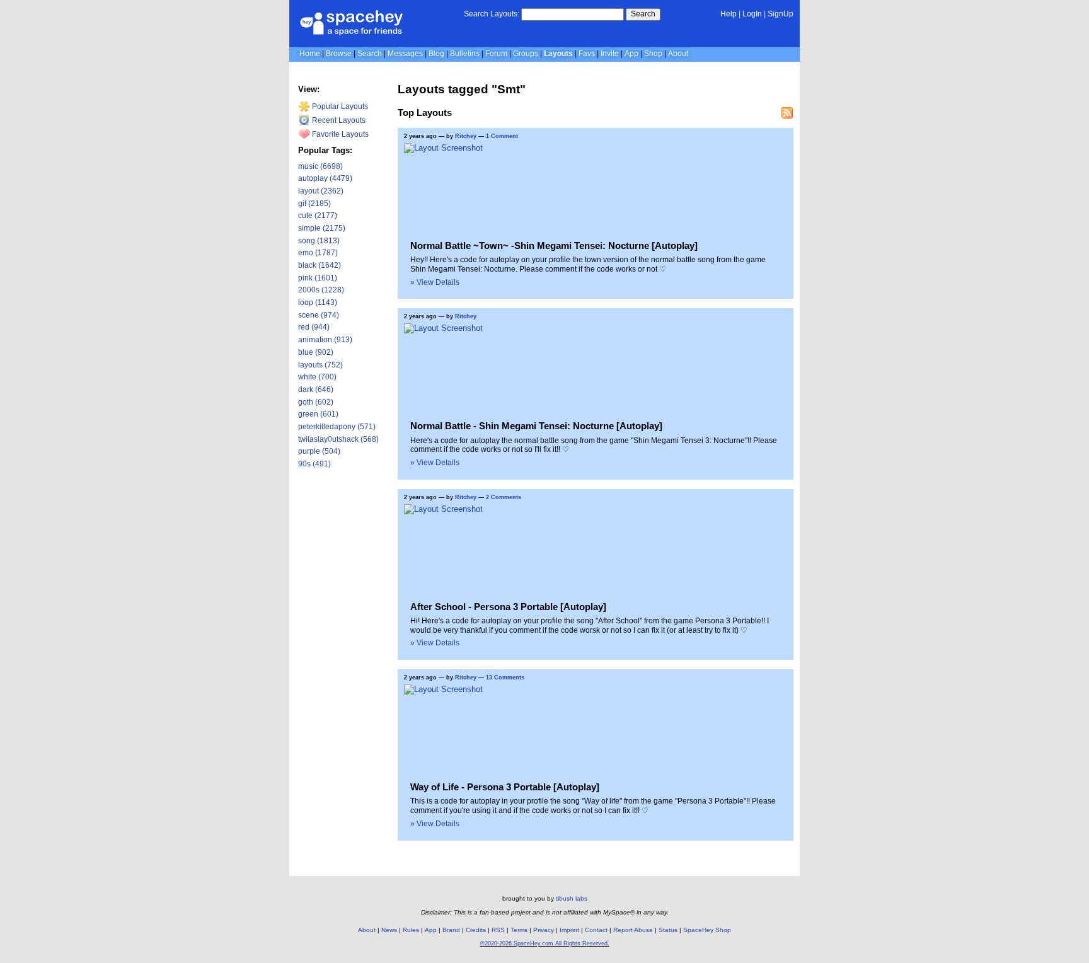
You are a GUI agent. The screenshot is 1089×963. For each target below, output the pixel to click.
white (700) (317, 376)
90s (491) (314, 463)
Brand (451, 929)
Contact (596, 929)
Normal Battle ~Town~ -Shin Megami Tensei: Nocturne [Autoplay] (554, 245)
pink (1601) (317, 278)
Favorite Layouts (339, 134)
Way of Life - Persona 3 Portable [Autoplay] (504, 786)
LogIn (752, 13)
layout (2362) (320, 191)
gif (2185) (314, 203)
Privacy (543, 929)
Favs (587, 53)
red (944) (314, 327)
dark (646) (315, 389)
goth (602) (315, 402)
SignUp (780, 13)
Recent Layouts (338, 120)
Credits (476, 929)
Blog (436, 53)
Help (728, 13)
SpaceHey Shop (707, 929)
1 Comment (502, 136)
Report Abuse (633, 929)
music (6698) (320, 166)
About (678, 53)
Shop (653, 53)
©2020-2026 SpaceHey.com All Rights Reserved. (544, 943)
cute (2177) (317, 215)
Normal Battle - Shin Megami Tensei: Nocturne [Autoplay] (536, 425)
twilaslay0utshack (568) (338, 439)
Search (643, 13)
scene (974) (318, 315)
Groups (525, 53)
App (631, 53)
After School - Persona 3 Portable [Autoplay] (508, 606)
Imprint (569, 929)
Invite (610, 53)
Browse (339, 53)
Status (668, 929)
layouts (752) (320, 364)
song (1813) (319, 240)
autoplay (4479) (325, 178)
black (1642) (319, 265)
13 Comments (505, 677)
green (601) (318, 414)
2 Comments (503, 497)
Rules (411, 929)
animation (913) (325, 339)
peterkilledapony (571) (337, 426)
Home (309, 53)
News (389, 929)
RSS (498, 929)
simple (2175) (321, 228)
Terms (518, 929)
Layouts (558, 53)
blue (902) (315, 352)
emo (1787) (318, 252)
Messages (405, 53)
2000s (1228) (321, 289)
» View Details (434, 282)
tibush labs (571, 898)
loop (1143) (317, 302)
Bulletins (465, 53)
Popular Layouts (339, 106)
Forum (496, 53)
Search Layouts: (491, 13)
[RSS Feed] (787, 112)
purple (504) (319, 451)
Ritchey (465, 136)
